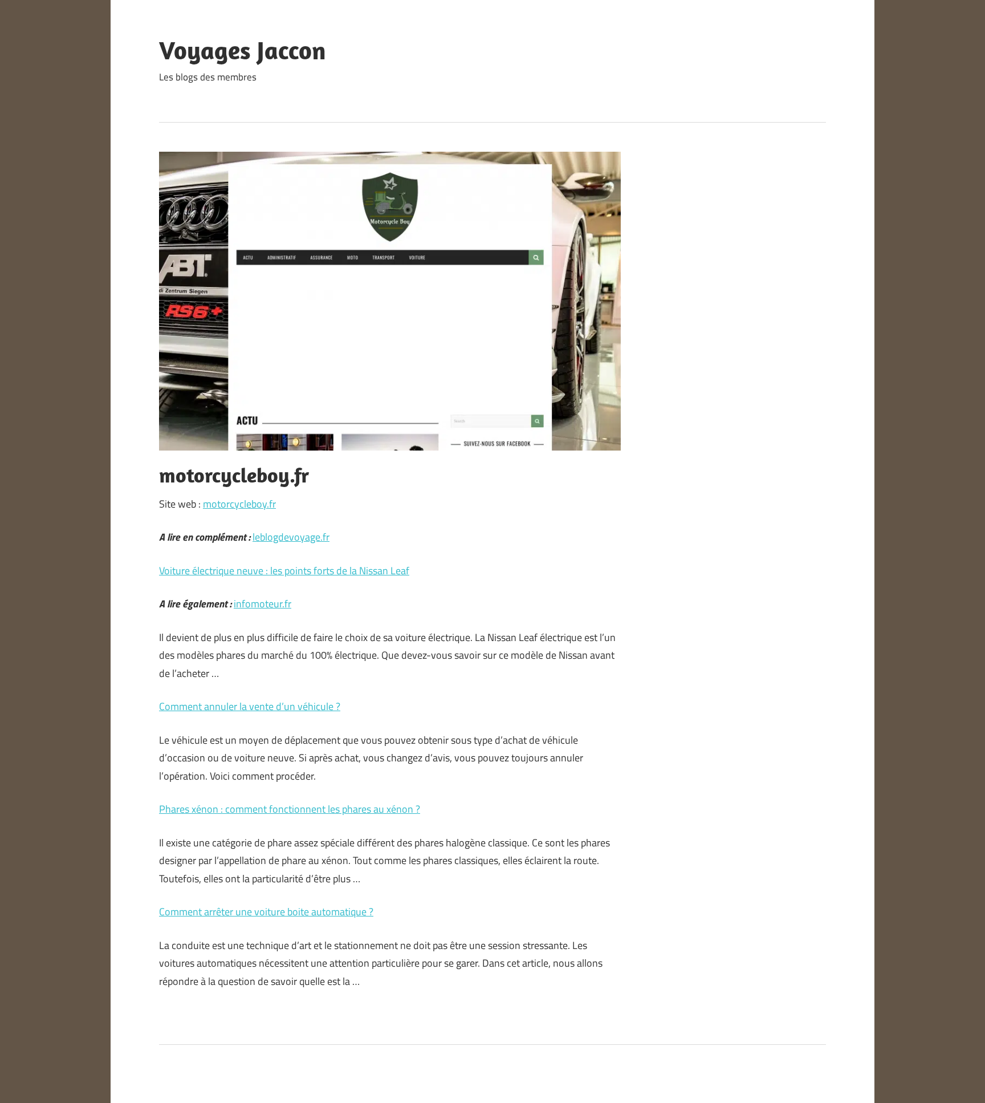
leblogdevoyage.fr (291, 537)
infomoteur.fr (262, 603)
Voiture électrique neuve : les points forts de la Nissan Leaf (284, 570)
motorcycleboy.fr (239, 504)
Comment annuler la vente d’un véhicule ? (249, 706)
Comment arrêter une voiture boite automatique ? (266, 911)
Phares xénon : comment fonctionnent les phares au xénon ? (289, 809)
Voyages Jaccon (242, 50)
